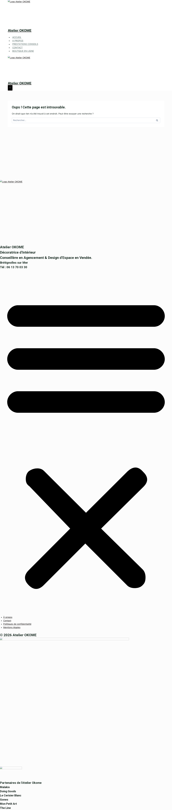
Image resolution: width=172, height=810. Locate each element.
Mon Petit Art (8, 803)
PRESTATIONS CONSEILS (25, 44)
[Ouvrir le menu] (10, 88)
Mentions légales (11, 627)
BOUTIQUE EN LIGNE (23, 51)
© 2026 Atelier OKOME (18, 635)
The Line (5, 807)
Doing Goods (8, 791)
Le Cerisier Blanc (10, 795)
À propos (7, 617)
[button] (86, 442)
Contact (7, 620)
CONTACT (17, 47)
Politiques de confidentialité (17, 624)
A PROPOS (17, 40)
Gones (4, 799)
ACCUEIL (16, 37)
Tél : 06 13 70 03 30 (13, 267)
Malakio (5, 787)
